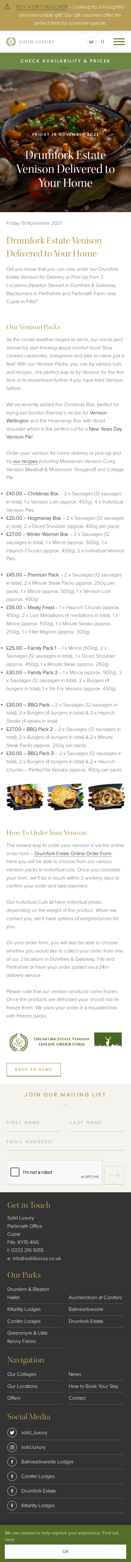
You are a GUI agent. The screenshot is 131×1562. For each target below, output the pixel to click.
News (75, 1374)
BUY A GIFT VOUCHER (42, 7)
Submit (114, 1175)
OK (66, 1551)
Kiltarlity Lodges (24, 1309)
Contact (77, 1398)
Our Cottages (21, 1374)
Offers (13, 1398)
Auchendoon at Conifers (95, 1297)
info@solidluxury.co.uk (37, 1258)
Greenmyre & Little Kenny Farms (27, 1337)
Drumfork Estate (86, 1321)
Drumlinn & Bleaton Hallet (28, 1293)
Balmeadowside (86, 1309)
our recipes (25, 461)
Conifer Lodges (24, 1321)
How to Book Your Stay (94, 1386)
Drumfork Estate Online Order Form (73, 853)
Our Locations (22, 1386)
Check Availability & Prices (66, 61)
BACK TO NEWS (33, 1069)
